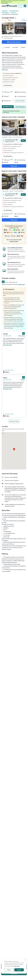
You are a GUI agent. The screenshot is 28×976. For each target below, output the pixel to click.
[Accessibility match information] (16, 140)
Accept (19, 969)
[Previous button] (3, 47)
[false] (25, 5)
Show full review (7, 345)
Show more (5, 69)
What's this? (21, 284)
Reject (9, 969)
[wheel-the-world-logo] (9, 6)
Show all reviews (14, 421)
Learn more (17, 966)
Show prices (14, 166)
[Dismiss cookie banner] (25, 960)
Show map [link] (10, 38)
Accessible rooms (8, 106)
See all (16, 162)
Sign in (23, 140)
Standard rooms (20, 106)
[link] (7, 47)
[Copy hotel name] (15, 18)
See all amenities (20, 100)
